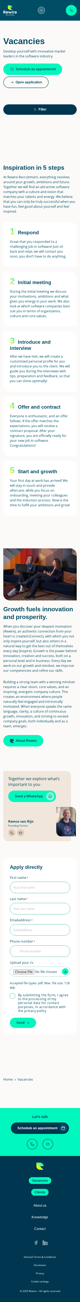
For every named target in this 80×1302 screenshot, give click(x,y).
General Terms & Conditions (40, 1257)
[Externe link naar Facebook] (36, 1243)
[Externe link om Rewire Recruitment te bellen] (71, 10)
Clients (39, 1192)
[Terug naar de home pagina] (40, 1166)
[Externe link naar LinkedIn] (44, 1242)
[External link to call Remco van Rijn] (11, 832)
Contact (40, 1229)
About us (39, 1205)
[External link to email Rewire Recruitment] (47, 1144)
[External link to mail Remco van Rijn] (20, 832)
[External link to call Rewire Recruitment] (32, 1144)
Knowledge (40, 1217)
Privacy (40, 1273)
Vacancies (40, 1180)
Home (8, 1079)
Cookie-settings (40, 1281)
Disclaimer (40, 1265)
